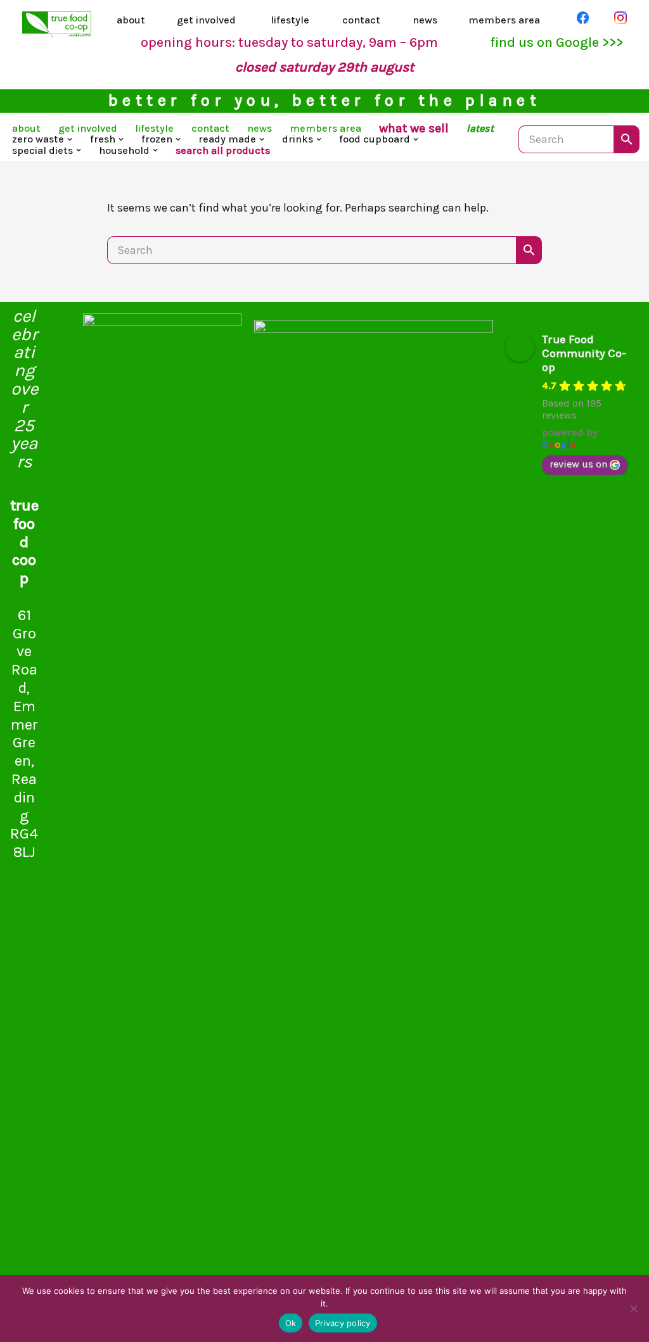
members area (504, 20)
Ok (291, 1323)
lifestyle (290, 20)
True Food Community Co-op (584, 353)
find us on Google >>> (556, 42)
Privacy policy (343, 1323)
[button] (69, 139)
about (131, 20)
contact (361, 20)
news (425, 20)
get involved (206, 20)
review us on (578, 464)
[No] (633, 1308)
